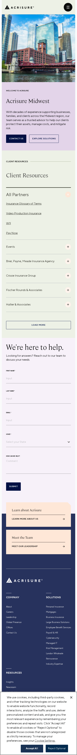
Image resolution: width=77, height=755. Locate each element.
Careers (9, 612)
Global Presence (13, 622)
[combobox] (36, 442)
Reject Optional (57, 748)
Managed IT (51, 643)
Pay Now (12, 233)
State (8, 434)
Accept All (32, 748)
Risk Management (54, 648)
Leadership (11, 617)
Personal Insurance (55, 606)
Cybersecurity (52, 638)
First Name (10, 371)
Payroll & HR (52, 632)
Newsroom (11, 687)
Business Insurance (55, 617)
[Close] (71, 697)
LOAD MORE (38, 325)
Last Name (10, 391)
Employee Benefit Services (58, 627)
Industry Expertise (54, 664)
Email (8, 412)
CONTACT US (16, 138)
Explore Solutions (44, 138)
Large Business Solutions (57, 622)
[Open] (68, 442)
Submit (13, 486)
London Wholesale (54, 653)
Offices (9, 627)
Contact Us (11, 632)
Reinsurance (52, 658)
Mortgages (51, 612)
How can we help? (13, 456)
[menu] (68, 7)
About (9, 606)
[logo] (19, 7)
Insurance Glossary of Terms (24, 203)
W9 (8, 223)
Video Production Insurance (23, 213)
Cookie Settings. (45, 740)
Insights (9, 682)
